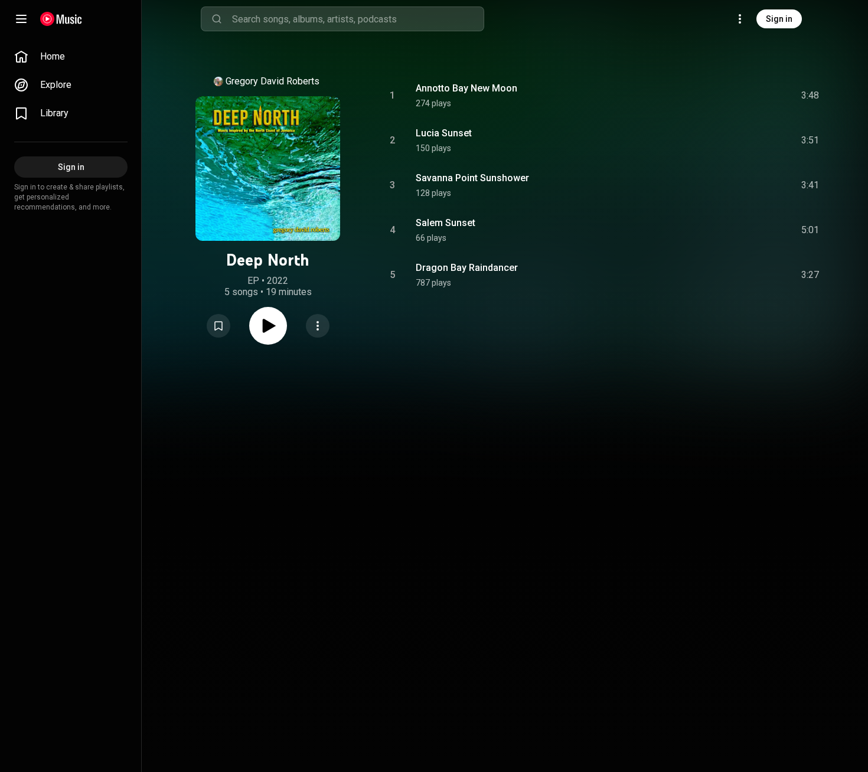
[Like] (721, 95)
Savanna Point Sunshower (472, 178)
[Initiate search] (216, 18)
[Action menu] (317, 326)
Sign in (779, 19)
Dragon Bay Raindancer (467, 267)
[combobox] (358, 19)
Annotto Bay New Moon (466, 88)
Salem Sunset (445, 222)
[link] (71, 56)
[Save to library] (218, 326)
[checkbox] (811, 96)
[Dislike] (743, 95)
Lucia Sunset (444, 133)
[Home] (61, 19)
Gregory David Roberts (272, 81)
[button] (218, 326)
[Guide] (21, 19)
